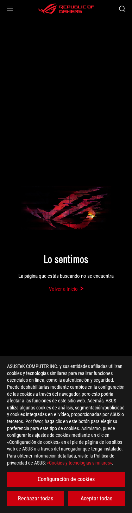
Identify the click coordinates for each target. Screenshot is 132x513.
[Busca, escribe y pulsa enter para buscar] (122, 9)
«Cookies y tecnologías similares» (79, 463)
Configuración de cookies (66, 479)
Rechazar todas (35, 498)
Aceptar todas (96, 498)
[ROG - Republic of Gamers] (66, 9)
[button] (10, 9)
